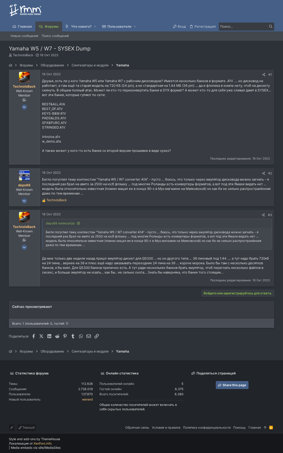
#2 (270, 173)
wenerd (87, 399)
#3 (270, 215)
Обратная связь (137, 427)
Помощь (239, 427)
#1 (270, 74)
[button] (95, 26)
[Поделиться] (264, 74)
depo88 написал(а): (60, 223)
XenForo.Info (43, 443)
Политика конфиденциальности (207, 427)
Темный (28, 427)
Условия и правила (166, 427)
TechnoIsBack (23, 55)
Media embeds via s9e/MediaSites (36, 447)
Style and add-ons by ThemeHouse (34, 439)
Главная (255, 427)
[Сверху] (265, 427)
